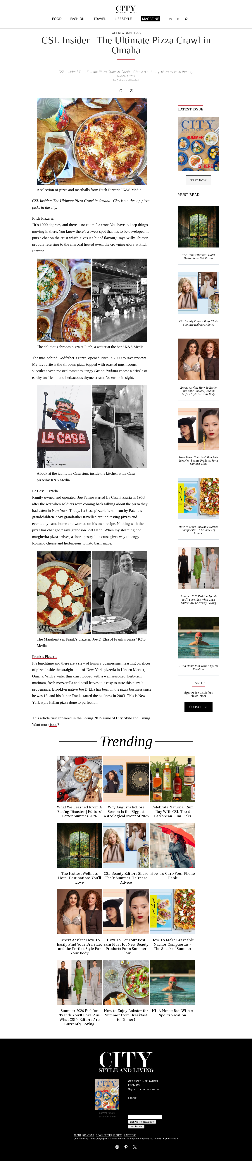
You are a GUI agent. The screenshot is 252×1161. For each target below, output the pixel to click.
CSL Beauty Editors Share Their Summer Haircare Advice (198, 323)
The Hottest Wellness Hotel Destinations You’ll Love (198, 256)
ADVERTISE (130, 1135)
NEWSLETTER (103, 1135)
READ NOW (198, 180)
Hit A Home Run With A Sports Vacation (198, 667)
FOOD (137, 32)
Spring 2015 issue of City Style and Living (116, 718)
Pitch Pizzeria (42, 218)
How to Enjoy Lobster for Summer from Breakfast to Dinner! (126, 1015)
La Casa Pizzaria (45, 491)
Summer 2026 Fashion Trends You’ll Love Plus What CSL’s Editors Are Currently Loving (198, 600)
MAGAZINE (150, 19)
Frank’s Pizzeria (44, 656)
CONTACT (88, 1135)
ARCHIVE (117, 1135)
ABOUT (77, 1135)
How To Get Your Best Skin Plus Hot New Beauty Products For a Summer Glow (198, 460)
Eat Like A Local (122, 32)
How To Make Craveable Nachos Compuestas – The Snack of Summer (198, 530)
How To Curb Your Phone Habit (172, 875)
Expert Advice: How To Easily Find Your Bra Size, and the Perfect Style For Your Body (198, 391)
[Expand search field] (186, 18)
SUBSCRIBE (198, 707)
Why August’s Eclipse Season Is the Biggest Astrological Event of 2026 (126, 811)
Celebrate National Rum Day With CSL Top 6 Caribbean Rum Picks (172, 811)
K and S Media (170, 1138)
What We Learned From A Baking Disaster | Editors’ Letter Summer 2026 (79, 811)
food (53, 724)
